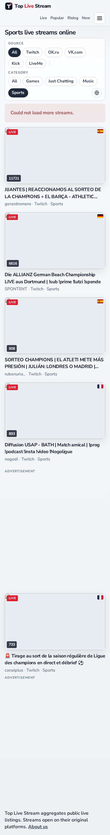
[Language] (97, 93)
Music (88, 81)
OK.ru (53, 52)
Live (43, 18)
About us (38, 827)
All (14, 52)
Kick (16, 63)
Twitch (32, 52)
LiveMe (36, 63)
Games (32, 81)
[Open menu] (99, 18)
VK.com (75, 52)
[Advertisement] (55, 530)
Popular (57, 18)
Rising (72, 18)
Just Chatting (61, 81)
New (86, 18)
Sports (18, 92)
